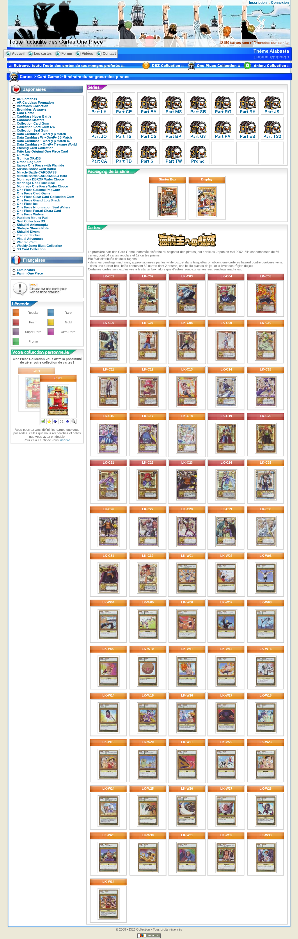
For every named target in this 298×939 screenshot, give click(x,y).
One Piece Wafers (30, 214)
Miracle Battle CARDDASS (36, 172)
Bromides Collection (32, 106)
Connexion (280, 3)
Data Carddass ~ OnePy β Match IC (43, 141)
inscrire (65, 440)
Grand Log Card (29, 162)
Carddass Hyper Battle (34, 116)
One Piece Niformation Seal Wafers (43, 207)
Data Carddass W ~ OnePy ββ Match (44, 137)
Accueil (18, 54)
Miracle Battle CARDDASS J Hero (42, 176)
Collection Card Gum (33, 123)
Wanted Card (27, 242)
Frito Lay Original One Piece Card (42, 151)
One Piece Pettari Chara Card (39, 210)
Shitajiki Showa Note (33, 228)
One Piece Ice (27, 203)
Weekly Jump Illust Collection (39, 245)
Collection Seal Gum (32, 130)
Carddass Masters (30, 120)
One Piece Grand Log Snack (38, 200)
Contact (109, 54)
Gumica (23, 155)
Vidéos (87, 54)
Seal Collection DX (31, 221)
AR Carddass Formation (35, 102)
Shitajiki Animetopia (32, 224)
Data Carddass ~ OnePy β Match (41, 134)
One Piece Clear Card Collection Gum (45, 197)
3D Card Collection (31, 249)
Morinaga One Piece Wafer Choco (42, 186)
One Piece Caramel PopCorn (38, 190)
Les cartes (43, 54)
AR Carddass (27, 99)
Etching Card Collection (35, 148)
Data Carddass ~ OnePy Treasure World (47, 144)
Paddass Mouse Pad (32, 217)
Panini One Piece (30, 273)
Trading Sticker (28, 235)
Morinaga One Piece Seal (36, 183)
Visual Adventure (30, 238)
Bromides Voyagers (32, 109)
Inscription (258, 3)
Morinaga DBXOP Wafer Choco (40, 179)
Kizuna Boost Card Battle (36, 169)
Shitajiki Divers (28, 231)
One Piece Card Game (33, 193)
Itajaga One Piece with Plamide (40, 165)
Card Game (25, 113)
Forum (66, 54)
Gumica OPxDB (29, 158)
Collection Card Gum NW (36, 127)
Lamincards (26, 270)
